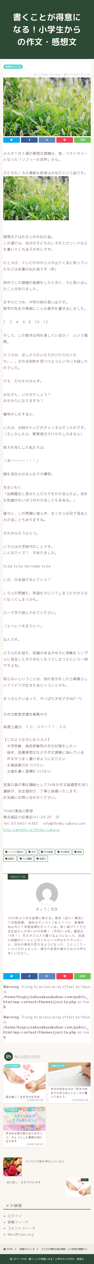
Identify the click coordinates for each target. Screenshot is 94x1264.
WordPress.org (21, 1234)
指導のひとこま (13, 66)
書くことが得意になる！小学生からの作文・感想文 (49, 29)
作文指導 (47, 851)
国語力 (11, 858)
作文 (33, 851)
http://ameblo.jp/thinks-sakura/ (31, 829)
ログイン (15, 1216)
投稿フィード (18, 1222)
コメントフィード (22, 1228)
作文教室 (64, 851)
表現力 (42, 858)
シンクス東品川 (15, 851)
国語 (79, 851)
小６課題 (26, 858)
